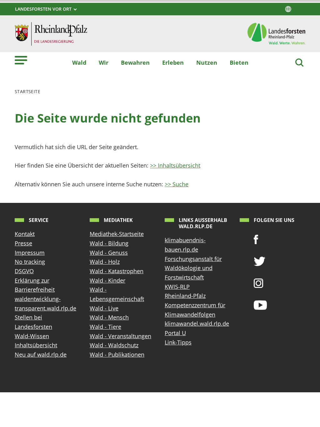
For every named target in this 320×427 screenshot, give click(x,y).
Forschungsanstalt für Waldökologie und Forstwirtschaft (193, 268)
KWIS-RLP (177, 286)
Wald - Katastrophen (116, 271)
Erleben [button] (173, 62)
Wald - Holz (105, 261)
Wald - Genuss (109, 252)
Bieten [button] (239, 62)
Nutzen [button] (206, 62)
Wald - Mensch (109, 317)
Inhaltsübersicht (36, 345)
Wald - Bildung (109, 243)
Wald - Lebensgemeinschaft (117, 294)
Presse (23, 243)
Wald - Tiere (105, 326)
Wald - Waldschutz (114, 345)
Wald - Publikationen (117, 354)
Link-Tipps (178, 342)
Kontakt (25, 234)
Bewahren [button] (135, 62)
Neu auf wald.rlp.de (41, 354)
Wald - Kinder (107, 280)
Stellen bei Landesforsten (33, 322)
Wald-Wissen (32, 336)
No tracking (30, 261)
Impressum (30, 252)
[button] (21, 60)
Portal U (175, 333)
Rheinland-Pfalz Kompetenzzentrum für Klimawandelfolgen (195, 305)
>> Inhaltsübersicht (175, 165)
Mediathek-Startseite (117, 234)
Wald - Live (104, 308)
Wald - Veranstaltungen (120, 336)
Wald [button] (79, 62)
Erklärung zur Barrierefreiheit (35, 285)
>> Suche (176, 184)
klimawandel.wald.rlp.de (197, 323)
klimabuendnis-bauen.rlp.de (185, 244)
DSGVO (24, 271)
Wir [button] (103, 62)
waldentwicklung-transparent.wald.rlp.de (45, 303)
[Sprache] (288, 9)
